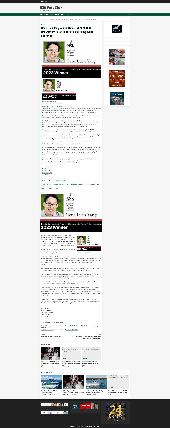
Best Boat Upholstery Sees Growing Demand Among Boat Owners (94, 391)
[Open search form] (129, 14)
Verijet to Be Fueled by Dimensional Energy (51, 335)
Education (57, 14)
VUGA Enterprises (116, 34)
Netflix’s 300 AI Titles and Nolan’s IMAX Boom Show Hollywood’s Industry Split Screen (71, 363)
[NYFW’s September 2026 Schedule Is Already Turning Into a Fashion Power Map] (50, 353)
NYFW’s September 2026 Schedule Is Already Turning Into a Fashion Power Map (50, 363)
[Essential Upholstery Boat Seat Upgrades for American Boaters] (51, 382)
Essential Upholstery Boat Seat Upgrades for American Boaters (51, 391)
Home (41, 14)
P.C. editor (44, 188)
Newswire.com (67, 107)
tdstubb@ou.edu (47, 172)
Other (44, 387)
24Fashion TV (115, 420)
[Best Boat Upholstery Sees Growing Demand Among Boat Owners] (96, 382)
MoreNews (90, 426)
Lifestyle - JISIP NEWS (47, 329)
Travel (67, 14)
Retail (62, 14)
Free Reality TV (85, 410)
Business (46, 14)
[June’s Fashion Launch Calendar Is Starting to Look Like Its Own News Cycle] (91, 353)
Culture (51, 14)
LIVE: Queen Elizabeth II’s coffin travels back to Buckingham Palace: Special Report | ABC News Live (86, 336)
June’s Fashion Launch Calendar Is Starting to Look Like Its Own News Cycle (90, 363)
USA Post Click (51, 7)
